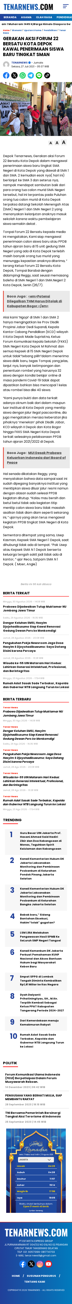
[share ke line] (40, 77)
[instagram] (40, 1266)
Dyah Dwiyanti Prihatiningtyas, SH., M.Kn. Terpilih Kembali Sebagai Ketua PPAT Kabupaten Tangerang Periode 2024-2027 (42, 1002)
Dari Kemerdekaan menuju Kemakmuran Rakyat (39, 1023)
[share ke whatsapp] (23, 77)
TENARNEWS (19, 62)
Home (16, 1276)
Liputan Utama (32, 30)
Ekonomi (17, 30)
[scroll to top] (66, 1281)
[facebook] (23, 1266)
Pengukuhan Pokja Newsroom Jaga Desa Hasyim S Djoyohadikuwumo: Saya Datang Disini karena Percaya (33, 758)
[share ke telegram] (31, 77)
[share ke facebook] (7, 77)
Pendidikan (50, 30)
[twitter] (32, 1266)
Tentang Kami (34, 1282)
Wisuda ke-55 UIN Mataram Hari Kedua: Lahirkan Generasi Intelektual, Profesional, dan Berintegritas (33, 781)
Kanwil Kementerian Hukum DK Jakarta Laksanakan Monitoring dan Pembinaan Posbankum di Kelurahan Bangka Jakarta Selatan (42, 896)
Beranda (10, 17)
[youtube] (49, 1266)
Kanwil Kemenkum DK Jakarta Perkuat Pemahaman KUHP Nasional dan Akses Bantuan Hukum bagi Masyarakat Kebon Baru (41, 958)
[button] (50, 143)
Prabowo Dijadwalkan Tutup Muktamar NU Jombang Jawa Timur (33, 713)
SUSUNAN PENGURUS (41, 1276)
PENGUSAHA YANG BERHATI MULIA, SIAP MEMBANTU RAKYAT (33, 1097)
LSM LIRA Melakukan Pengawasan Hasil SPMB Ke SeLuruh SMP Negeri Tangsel (40, 936)
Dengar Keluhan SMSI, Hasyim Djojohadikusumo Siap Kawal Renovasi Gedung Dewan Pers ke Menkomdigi (30, 735)
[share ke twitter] (15, 77)
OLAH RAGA (44, 17)
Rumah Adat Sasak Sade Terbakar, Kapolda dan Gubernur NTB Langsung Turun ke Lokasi (34, 802)
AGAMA (26, 17)
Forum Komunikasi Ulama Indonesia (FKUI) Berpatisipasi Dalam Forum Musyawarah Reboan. (32, 1078)
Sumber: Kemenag (36, 1211)
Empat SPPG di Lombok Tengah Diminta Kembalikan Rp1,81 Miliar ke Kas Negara (40, 980)
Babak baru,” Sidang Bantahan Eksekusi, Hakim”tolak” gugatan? (37, 918)
